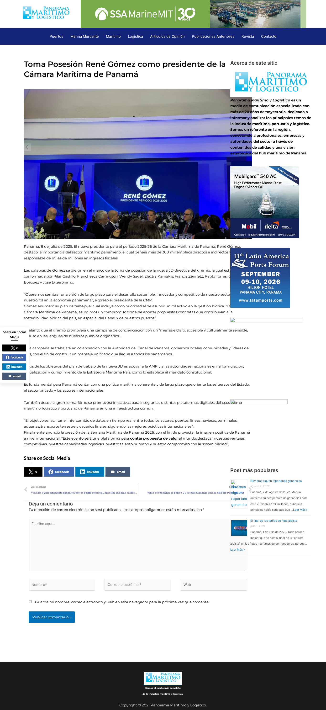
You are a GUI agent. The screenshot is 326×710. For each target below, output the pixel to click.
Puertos (56, 36)
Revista (248, 36)
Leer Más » (300, 509)
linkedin (93, 472)
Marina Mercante (84, 36)
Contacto (268, 36)
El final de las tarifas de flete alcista (273, 520)
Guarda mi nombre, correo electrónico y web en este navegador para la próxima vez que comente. (122, 602)
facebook (62, 472)
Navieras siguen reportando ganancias (276, 481)
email (121, 472)
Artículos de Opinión (167, 36)
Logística (135, 36)
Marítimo (113, 36)
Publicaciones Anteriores (213, 36)
